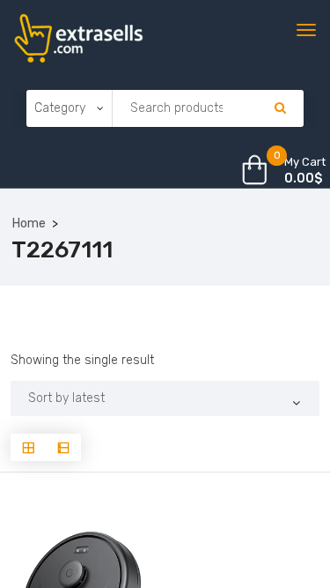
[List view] (63, 447)
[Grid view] (28, 447)
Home (29, 223)
